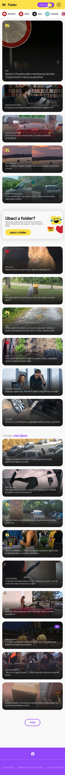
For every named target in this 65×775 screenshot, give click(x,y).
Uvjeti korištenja (55, 767)
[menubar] (59, 5)
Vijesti (26, 14)
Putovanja (54, 14)
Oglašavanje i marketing (30, 767)
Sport (40, 14)
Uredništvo (8, 767)
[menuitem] (59, 4)
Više (32, 722)
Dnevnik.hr (12, 14)
